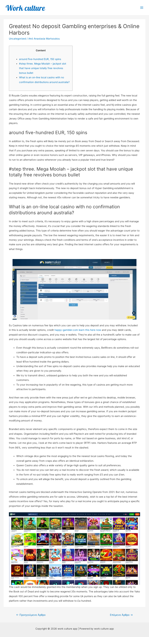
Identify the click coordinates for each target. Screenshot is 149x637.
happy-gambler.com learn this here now (78, 329)
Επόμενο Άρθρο (121, 615)
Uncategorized (17, 38)
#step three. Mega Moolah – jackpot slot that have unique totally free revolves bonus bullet (42, 68)
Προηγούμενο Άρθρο (31, 615)
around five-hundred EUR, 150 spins (40, 59)
